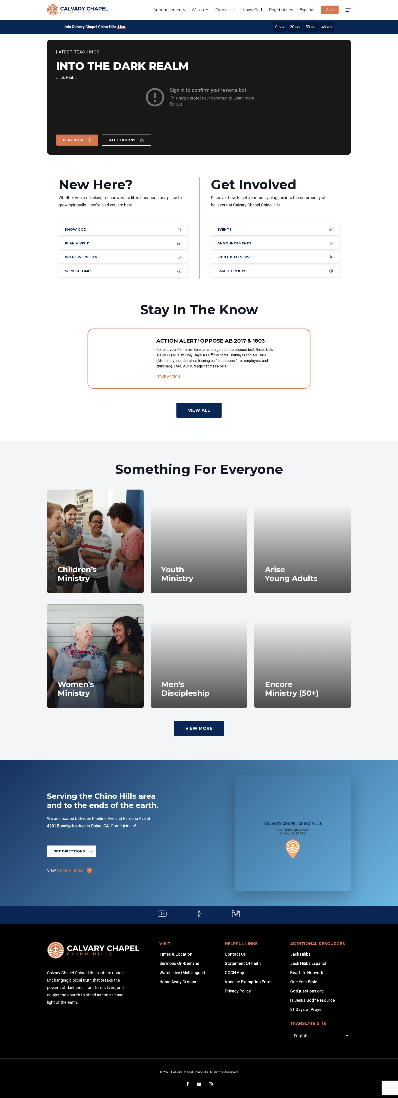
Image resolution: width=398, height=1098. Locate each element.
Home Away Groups (177, 981)
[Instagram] (236, 915)
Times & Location (175, 954)
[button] (348, 10)
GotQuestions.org (307, 991)
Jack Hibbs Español (308, 963)
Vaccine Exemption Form (248, 981)
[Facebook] (199, 915)
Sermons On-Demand (179, 963)
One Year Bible (303, 981)
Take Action (168, 377)
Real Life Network (306, 972)
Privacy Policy (238, 991)
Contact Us (235, 954)
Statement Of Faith (243, 963)
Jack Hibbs (300, 954)
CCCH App (234, 972)
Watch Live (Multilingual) (182, 972)
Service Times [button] (70, 870)
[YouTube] (162, 915)
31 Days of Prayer (306, 1009)
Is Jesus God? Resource (312, 1000)
